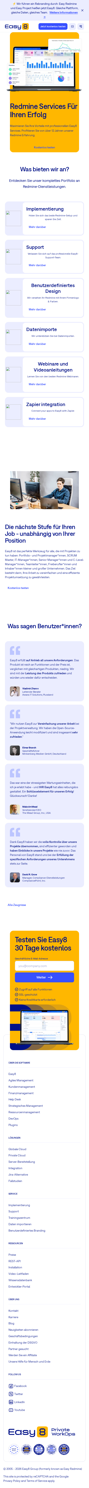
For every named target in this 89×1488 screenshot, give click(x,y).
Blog (11, 1323)
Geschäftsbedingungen (23, 1336)
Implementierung (19, 1205)
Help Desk (14, 1099)
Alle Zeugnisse (17, 905)
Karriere (13, 1317)
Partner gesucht (18, 1349)
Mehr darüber (37, 227)
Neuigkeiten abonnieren (23, 1329)
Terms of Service (36, 1480)
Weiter (41, 977)
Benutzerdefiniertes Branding (26, 1230)
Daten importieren (19, 1224)
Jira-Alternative (18, 1174)
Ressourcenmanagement (24, 1112)
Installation (15, 1267)
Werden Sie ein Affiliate (22, 1355)
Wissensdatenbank (20, 1280)
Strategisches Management (25, 1105)
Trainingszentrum (19, 1217)
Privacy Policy (11, 1480)
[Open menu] (80, 26)
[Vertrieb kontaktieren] (72, 26)
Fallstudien (15, 1181)
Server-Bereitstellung (21, 1161)
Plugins (13, 1125)
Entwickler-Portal (19, 1286)
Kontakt (13, 1310)
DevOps (13, 1118)
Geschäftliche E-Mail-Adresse (31, 958)
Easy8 (12, 1074)
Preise (12, 1254)
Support (13, 1211)
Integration (15, 1168)
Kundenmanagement (21, 1086)
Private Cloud (16, 1155)
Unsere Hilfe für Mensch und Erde (29, 1361)
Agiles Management (20, 1080)
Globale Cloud (17, 1149)
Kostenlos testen (44, 147)
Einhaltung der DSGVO (22, 1342)
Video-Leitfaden (18, 1273)
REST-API (14, 1261)
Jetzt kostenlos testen (53, 26)
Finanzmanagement (21, 1093)
